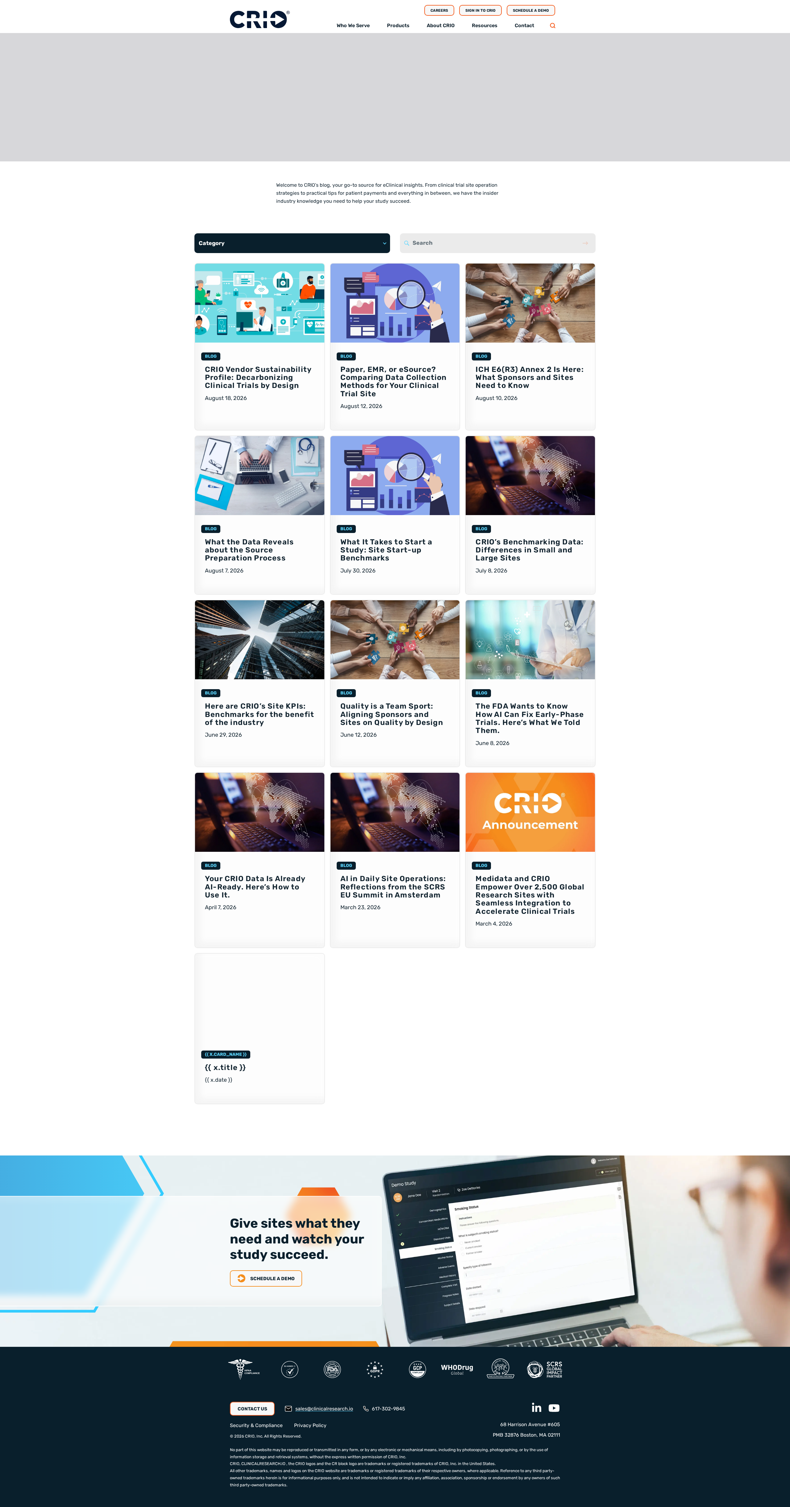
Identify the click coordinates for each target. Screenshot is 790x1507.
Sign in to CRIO (480, 10)
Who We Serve (353, 25)
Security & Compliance (256, 1426)
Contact (524, 25)
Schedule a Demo (531, 10)
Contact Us (252, 1409)
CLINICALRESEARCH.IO (263, 1464)
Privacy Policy (310, 1426)
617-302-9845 (388, 1409)
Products (398, 25)
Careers (439, 10)
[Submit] (585, 243)
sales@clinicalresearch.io (324, 1409)
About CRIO (441, 25)
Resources (484, 25)
